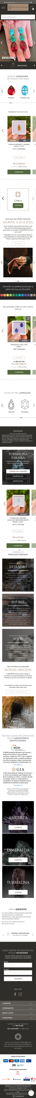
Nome (6, 962)
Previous (5, 2)
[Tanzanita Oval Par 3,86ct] (19, 328)
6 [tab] (11, 179)
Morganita (18, 481)
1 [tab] (2, 417)
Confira (18, 827)
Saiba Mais (18, 243)
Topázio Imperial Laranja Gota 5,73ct (19, 145)
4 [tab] (5, 179)
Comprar (19, 172)
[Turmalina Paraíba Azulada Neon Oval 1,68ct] (18, 501)
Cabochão (25, 412)
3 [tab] (2, 179)
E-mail (6, 969)
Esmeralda (18, 476)
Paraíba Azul (25, 98)
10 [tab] (22, 179)
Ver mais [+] (18, 765)
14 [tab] (34, 179)
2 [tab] (5, 417)
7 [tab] (13, 179)
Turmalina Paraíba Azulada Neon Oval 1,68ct (18, 520)
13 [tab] (31, 179)
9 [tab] (19, 179)
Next (31, 2)
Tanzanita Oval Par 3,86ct (19, 346)
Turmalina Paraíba (18, 471)
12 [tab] (28, 179)
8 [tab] (16, 179)
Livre (11, 412)
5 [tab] (8, 179)
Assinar (18, 979)
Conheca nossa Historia (18, 692)
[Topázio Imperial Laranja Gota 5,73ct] (19, 127)
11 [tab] (25, 179)
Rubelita (11, 98)
